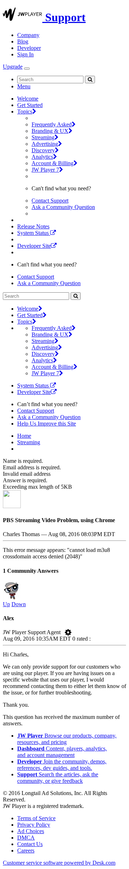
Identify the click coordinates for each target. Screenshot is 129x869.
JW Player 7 (45, 170)
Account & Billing (52, 163)
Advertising (45, 144)
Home (24, 436)
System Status (33, 233)
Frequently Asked (52, 124)
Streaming (43, 137)
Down (18, 604)
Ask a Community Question (63, 207)
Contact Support (50, 201)
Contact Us (30, 844)
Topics (24, 111)
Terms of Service (36, 818)
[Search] (90, 79)
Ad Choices (30, 831)
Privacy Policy (33, 825)
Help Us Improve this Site (46, 423)
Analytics (42, 157)
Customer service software (59, 863)
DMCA (26, 838)
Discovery (43, 150)
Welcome (27, 99)
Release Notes (33, 226)
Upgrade (13, 67)
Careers (25, 850)
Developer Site (34, 246)
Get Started (30, 105)
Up (6, 604)
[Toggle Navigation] (27, 69)
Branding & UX (50, 131)
